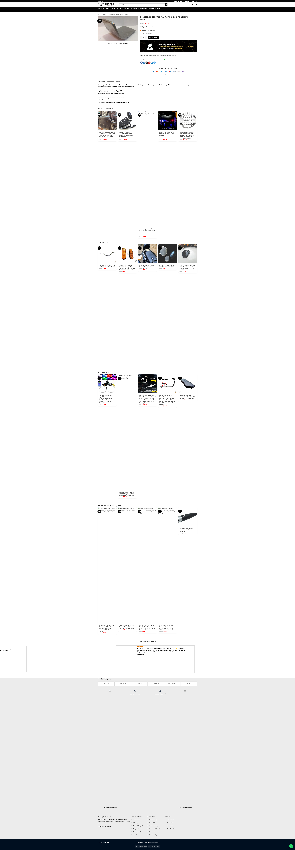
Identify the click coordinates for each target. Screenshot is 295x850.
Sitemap (135, 823)
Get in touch (160, 59)
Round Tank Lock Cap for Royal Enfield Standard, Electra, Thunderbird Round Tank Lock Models (147, 628)
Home (99, 14)
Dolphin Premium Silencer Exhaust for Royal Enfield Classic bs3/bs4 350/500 (126, 493)
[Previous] (98, 175)
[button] (117, 4)
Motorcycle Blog (185, 1)
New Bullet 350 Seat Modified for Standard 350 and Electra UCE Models (187, 397)
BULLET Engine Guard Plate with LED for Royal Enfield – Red (147, 230)
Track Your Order (174, 1)
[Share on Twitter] (144, 63)
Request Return (137, 829)
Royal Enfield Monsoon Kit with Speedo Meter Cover (167, 266)
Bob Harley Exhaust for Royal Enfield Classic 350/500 (186, 530)
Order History (170, 823)
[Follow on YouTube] (196, 1)
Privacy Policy (153, 835)
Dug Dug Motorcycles (104, 99)
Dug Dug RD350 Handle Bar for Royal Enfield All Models (107, 266)
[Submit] (166, 4)
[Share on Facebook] (141, 63)
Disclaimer (152, 832)
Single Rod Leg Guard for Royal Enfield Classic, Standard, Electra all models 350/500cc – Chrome (106, 628)
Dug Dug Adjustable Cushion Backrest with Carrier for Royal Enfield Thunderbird (126, 134)
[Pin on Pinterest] (149, 63)
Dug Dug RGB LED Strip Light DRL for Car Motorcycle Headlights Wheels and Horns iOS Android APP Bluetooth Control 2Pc (106, 399)
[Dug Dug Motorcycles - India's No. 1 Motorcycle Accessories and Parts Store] (106, 4)
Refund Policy (153, 820)
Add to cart (153, 37)
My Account (170, 820)
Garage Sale (143, 8)
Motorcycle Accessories (113, 8)
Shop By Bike (101, 8)
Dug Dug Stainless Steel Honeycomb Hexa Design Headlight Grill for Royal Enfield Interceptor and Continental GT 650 (187, 135)
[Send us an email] (193, 1)
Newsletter (170, 826)
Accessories (126, 8)
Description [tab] (101, 81)
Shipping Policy (153, 826)
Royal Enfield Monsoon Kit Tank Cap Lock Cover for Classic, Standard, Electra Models (187, 268)
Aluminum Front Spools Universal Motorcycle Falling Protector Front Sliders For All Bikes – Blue (166, 628)
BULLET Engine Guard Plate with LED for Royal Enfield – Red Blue (167, 133)
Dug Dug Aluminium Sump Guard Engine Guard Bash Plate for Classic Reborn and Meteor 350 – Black (107, 134)
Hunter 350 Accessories (122, 14)
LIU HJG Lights (135, 8)
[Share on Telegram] (154, 63)
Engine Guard (149, 55)
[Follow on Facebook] (190, 1)
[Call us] (106, 843)
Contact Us (136, 820)
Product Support (138, 826)
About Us (136, 835)
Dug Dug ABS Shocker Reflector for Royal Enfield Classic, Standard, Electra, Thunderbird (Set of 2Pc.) (127, 268)
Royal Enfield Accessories (108, 14)
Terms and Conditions (155, 829)
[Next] (197, 175)
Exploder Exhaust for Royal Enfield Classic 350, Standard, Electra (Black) (127, 627)
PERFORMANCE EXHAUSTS (154, 8)
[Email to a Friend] (147, 63)
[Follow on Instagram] (192, 1)
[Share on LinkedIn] (152, 63)
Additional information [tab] (113, 81)
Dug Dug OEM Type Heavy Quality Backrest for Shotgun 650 (146, 267)
